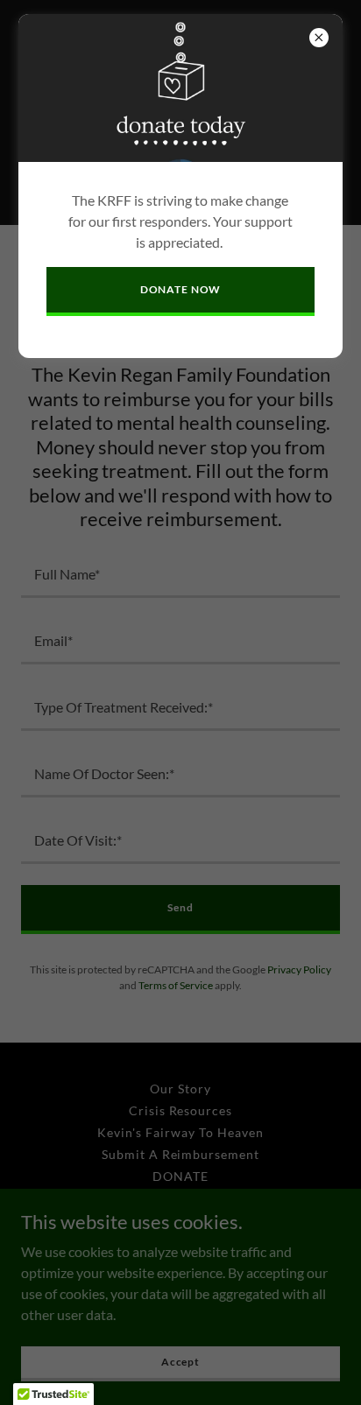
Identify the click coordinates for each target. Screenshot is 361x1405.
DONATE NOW (181, 289)
